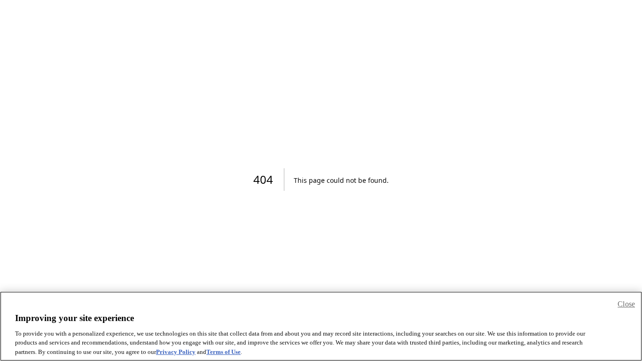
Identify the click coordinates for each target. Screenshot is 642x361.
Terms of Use (223, 351)
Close (626, 304)
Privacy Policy (176, 351)
